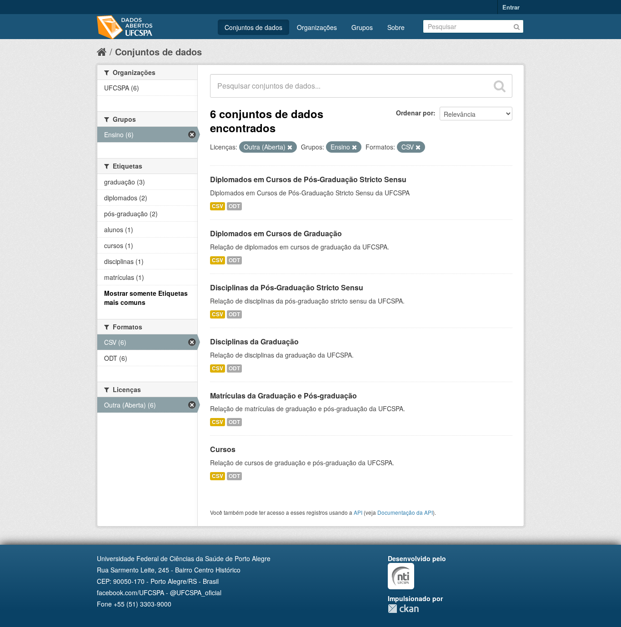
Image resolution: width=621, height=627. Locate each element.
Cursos (222, 449)
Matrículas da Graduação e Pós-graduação (283, 395)
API (358, 512)
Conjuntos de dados (253, 27)
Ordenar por (414, 112)
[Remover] (289, 147)
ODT (234, 206)
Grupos (362, 27)
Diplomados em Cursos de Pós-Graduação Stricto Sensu (308, 179)
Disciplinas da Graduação (254, 341)
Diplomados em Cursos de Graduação (276, 233)
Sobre (396, 27)
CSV (217, 206)
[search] (500, 86)
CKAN (403, 608)
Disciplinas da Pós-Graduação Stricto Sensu (286, 287)
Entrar (511, 7)
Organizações (317, 27)
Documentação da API (405, 512)
